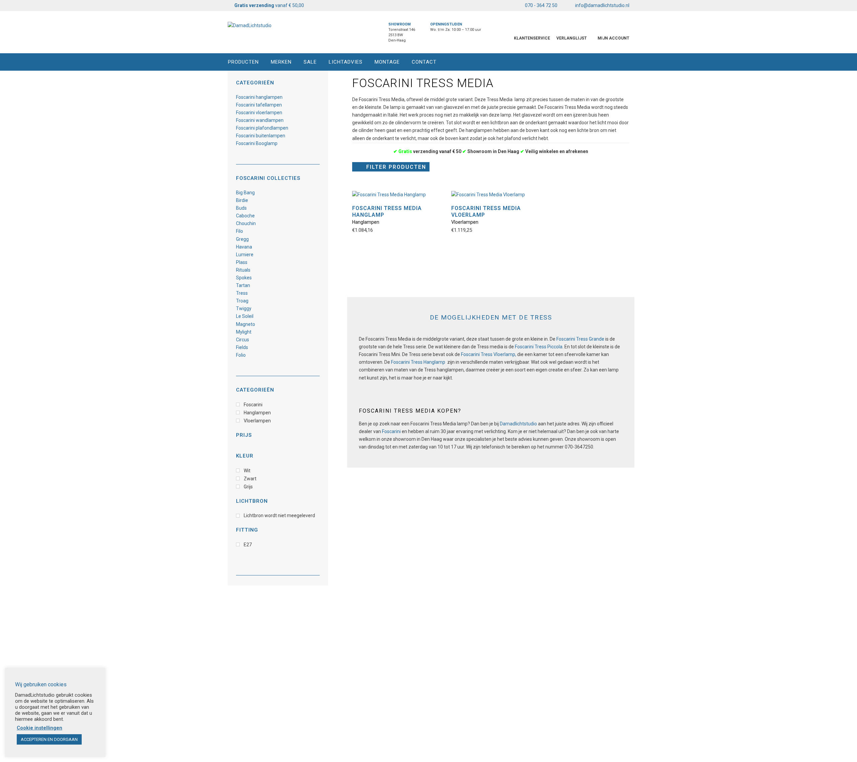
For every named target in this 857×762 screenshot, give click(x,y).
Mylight (243, 332)
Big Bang (245, 192)
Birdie (242, 200)
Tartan (243, 285)
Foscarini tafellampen (259, 105)
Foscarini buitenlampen (260, 135)
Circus (242, 339)
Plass (241, 262)
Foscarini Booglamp (257, 143)
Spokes (244, 277)
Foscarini (391, 431)
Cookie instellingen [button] (39, 728)
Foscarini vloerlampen (259, 112)
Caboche (245, 215)
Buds (241, 208)
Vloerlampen (464, 222)
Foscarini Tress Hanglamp (418, 362)
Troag (242, 300)
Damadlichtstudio (518, 423)
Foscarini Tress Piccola (538, 346)
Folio (241, 355)
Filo (239, 231)
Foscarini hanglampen (259, 97)
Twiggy (243, 308)
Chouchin (246, 223)
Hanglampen (365, 222)
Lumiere (244, 254)
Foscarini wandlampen (260, 120)
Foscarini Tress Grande (580, 339)
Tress (242, 293)
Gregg (242, 239)
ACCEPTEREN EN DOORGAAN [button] (49, 739)
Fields (242, 347)
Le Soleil (244, 316)
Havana (244, 247)
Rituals (243, 270)
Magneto (245, 324)
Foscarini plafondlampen (262, 128)
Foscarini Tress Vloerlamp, (489, 354)
